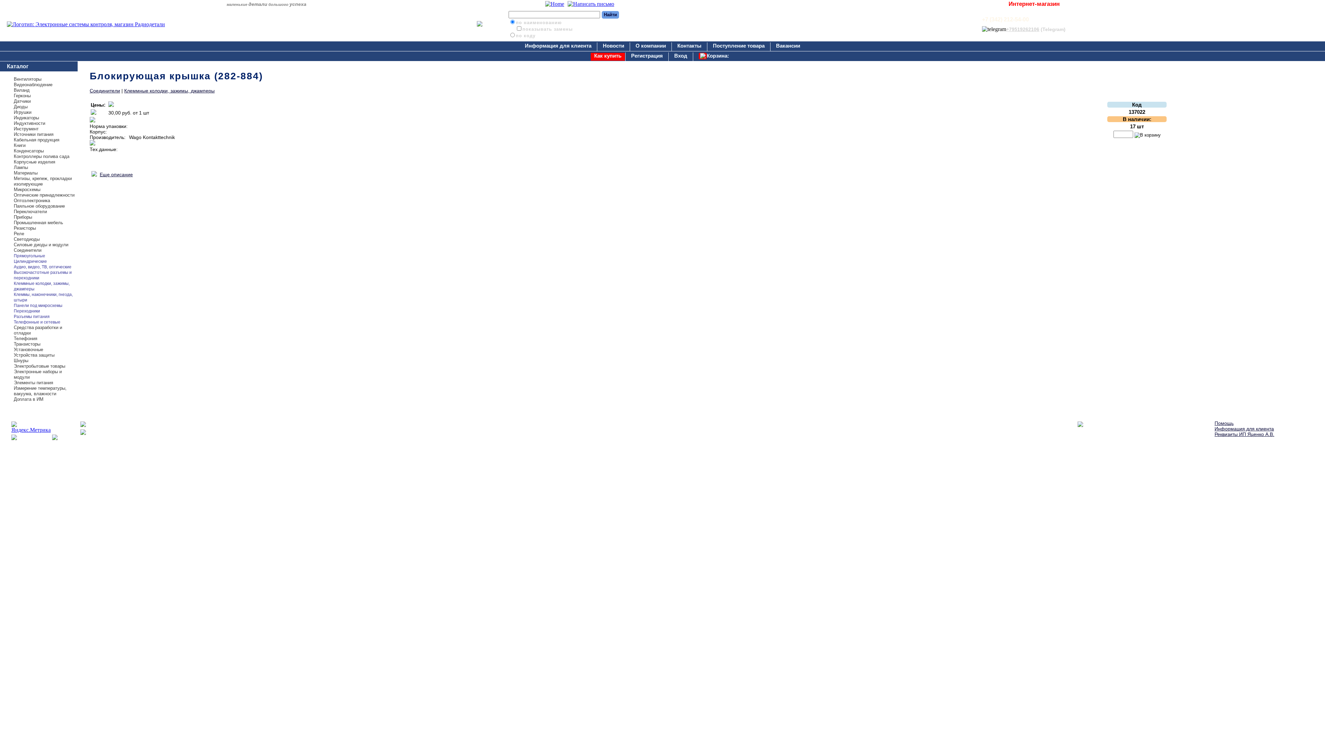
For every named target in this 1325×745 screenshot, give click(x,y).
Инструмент (26, 128)
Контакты (689, 46)
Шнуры (21, 360)
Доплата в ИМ (28, 399)
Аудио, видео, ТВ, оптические (42, 267)
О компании (651, 46)
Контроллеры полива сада (41, 156)
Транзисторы (27, 344)
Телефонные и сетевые (37, 322)
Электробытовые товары (39, 366)
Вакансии (788, 46)
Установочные (28, 349)
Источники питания (33, 134)
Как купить (607, 56)
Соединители (27, 250)
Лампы (21, 167)
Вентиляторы (27, 79)
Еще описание (116, 174)
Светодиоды (27, 239)
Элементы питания (33, 382)
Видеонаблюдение (33, 84)
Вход (680, 56)
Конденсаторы (29, 150)
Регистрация (647, 56)
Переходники (27, 311)
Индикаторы (26, 117)
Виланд (22, 90)
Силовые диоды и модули (41, 244)
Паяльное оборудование (39, 206)
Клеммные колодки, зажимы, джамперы (169, 90)
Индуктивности (29, 123)
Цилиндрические (30, 261)
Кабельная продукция (36, 139)
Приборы (23, 217)
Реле (19, 233)
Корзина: (718, 56)
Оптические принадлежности (44, 195)
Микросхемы (27, 189)
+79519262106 (1022, 29)
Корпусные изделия (34, 162)
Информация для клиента (558, 46)
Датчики (22, 101)
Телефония (25, 338)
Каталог (18, 66)
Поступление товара (739, 46)
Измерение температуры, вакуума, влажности (40, 391)
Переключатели (30, 211)
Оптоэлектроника (32, 200)
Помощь (1224, 423)
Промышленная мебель (38, 222)
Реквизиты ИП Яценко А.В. (1244, 434)
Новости (613, 46)
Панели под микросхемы (38, 305)
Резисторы (25, 228)
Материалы (26, 173)
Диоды (21, 106)
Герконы (22, 95)
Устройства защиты (34, 355)
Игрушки (22, 112)
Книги (20, 145)
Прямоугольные (29, 256)
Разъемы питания (32, 316)
